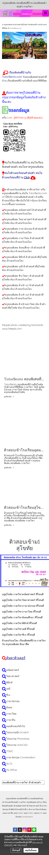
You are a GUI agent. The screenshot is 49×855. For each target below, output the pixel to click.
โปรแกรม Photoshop (17, 738)
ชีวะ (8, 695)
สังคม (9, 707)
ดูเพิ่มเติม (8, 396)
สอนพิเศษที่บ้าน (23, 798)
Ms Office (11, 769)
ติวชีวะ (25, 809)
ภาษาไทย (11, 713)
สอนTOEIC (18, 813)
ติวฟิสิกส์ (12, 809)
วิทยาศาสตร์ (12, 676)
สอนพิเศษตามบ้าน (34, 802)
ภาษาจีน (10, 719)
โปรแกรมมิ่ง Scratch (17, 732)
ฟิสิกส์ (9, 682)
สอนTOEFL (28, 813)
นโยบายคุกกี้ (22, 845)
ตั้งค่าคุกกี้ (16, 850)
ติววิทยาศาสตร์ (33, 806)
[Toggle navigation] (45, 13)
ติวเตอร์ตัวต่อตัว (12, 802)
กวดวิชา (22, 802)
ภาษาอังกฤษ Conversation (20, 757)
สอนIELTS (38, 813)
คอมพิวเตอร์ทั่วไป (15, 726)
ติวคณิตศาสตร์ (20, 806)
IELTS (9, 763)
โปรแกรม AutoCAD (16, 744)
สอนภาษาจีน (8, 813)
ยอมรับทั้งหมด (31, 850)
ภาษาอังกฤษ (12, 701)
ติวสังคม (42, 809)
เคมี (8, 688)
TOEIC (9, 751)
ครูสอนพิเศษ (11, 798)
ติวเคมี (19, 809)
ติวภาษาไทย (34, 809)
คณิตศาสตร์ (12, 670)
